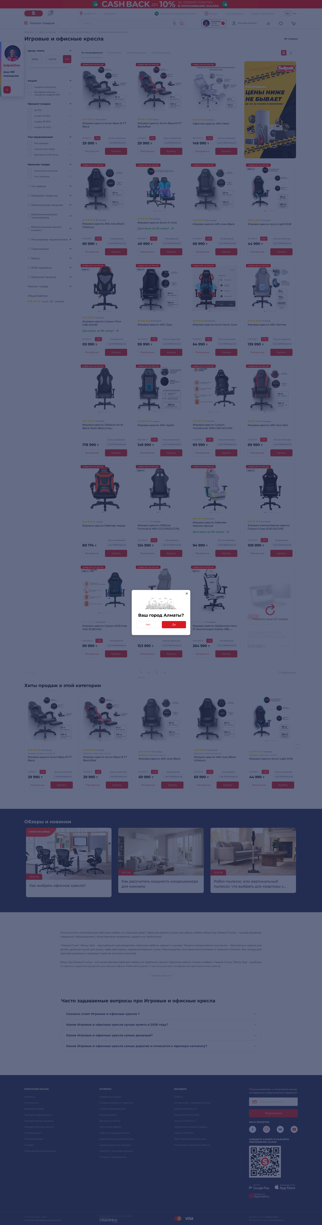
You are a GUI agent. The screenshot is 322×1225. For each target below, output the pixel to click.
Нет (148, 624)
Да (174, 624)
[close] (186, 593)
